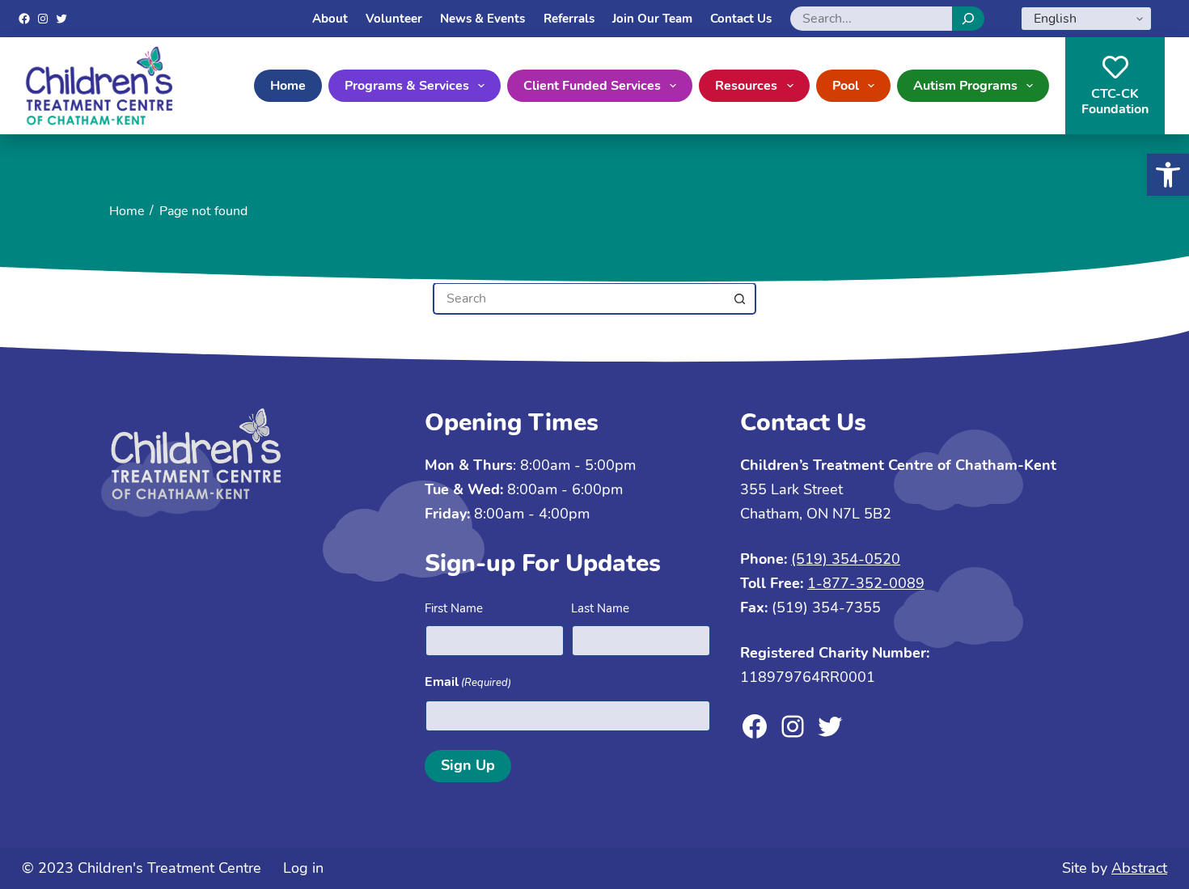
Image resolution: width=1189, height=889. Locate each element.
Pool (845, 86)
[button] (1168, 175)
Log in (303, 868)
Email (468, 682)
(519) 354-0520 (845, 559)
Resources (746, 86)
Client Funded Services (592, 86)
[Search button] (740, 298)
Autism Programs (965, 86)
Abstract (1139, 868)
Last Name (600, 608)
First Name (454, 608)
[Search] (968, 18)
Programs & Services (407, 86)
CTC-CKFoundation (1115, 101)
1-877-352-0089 (866, 583)
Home (288, 86)
